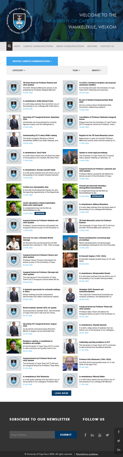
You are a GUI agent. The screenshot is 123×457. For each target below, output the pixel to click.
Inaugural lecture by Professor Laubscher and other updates (97, 170)
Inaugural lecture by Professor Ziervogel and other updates (40, 273)
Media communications (70, 46)
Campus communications (38, 46)
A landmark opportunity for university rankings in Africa (41, 290)
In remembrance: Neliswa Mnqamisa (93, 204)
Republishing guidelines (87, 454)
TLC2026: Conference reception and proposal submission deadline (97, 84)
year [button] (75, 70)
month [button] (96, 70)
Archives (92, 46)
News (17, 46)
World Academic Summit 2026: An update (39, 308)
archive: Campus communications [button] (31, 61)
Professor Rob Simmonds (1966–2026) (95, 359)
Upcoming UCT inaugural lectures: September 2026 (41, 118)
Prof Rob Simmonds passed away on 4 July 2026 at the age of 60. (97, 363)
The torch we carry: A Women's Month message (38, 239)
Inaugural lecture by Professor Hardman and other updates (40, 221)
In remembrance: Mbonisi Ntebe (92, 377)
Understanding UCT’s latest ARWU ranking (40, 135)
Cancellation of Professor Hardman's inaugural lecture (97, 118)
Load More (61, 393)
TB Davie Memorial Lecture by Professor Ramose (95, 221)
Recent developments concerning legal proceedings (94, 239)
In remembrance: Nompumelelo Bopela (94, 273)
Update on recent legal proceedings (93, 153)
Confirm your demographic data (35, 187)
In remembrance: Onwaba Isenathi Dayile (39, 170)
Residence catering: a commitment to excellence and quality (37, 342)
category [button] (18, 70)
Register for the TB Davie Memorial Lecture (96, 135)
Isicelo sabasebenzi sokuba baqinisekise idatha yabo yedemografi (39, 204)
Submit (66, 434)
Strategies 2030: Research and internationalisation (91, 290)
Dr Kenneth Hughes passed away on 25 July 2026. (97, 260)
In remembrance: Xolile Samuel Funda (38, 101)
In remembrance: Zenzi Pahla (34, 153)
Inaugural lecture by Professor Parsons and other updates (40, 256)
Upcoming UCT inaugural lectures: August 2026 (40, 325)
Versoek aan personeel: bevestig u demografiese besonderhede (92, 187)
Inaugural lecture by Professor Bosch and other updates (39, 359)
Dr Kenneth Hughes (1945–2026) (92, 256)
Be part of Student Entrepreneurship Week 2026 (96, 101)
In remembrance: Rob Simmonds (36, 377)
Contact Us (107, 46)
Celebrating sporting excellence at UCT (94, 342)
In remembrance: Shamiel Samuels (92, 325)
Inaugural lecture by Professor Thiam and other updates (95, 308)
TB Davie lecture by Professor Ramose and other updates (40, 84)
